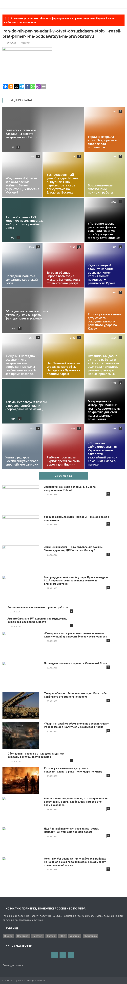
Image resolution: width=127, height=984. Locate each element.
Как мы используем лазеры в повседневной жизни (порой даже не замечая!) (26, 405)
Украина (75, 936)
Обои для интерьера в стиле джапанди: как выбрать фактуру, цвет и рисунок (26, 314)
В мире (8, 936)
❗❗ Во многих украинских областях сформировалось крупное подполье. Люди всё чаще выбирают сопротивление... (59, 20)
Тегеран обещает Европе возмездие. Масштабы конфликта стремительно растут (63, 278)
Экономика (90, 936)
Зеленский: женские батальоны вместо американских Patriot (21, 133)
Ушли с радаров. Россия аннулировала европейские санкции (21, 460)
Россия (51, 936)
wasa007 (25, 42)
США (62, 936)
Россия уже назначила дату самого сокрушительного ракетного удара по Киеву (104, 321)
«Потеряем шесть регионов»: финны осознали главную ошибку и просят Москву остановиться (104, 231)
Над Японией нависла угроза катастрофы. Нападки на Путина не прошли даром (63, 368)
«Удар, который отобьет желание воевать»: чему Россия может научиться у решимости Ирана (101, 274)
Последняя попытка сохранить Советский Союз (21, 279)
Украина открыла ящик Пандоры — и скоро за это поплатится (102, 142)
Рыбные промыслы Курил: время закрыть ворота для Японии (63, 460)
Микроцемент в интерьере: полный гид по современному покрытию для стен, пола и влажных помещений (104, 410)
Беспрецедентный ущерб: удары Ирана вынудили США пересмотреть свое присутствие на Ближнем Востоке (62, 184)
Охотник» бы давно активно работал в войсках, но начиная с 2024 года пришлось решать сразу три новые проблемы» (104, 365)
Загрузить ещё (63, 475)
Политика (22, 936)
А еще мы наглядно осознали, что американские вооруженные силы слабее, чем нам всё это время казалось (20, 365)
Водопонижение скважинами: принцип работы (100, 189)
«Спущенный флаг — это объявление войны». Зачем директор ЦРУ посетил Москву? (22, 185)
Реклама (37, 936)
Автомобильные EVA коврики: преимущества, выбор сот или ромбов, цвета (24, 222)
